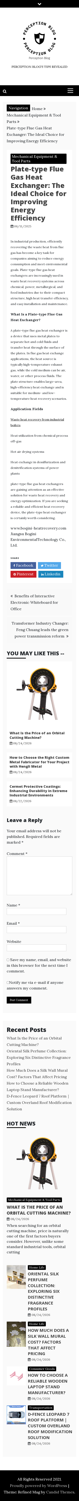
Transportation (40, 1407)
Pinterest (25, 574)
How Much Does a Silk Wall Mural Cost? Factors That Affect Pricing (48, 1341)
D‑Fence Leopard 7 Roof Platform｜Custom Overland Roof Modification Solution (39, 1102)
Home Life (36, 1267)
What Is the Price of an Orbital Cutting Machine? (37, 735)
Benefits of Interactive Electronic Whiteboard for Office (34, 602)
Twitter (51, 565)
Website (14, 941)
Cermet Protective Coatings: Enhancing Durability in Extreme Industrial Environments (38, 791)
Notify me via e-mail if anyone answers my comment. (35, 985)
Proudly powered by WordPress (39, 1485)
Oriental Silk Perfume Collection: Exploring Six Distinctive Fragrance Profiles (39, 1057)
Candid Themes (60, 1492)
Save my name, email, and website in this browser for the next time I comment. (39, 965)
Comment (17, 853)
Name (13, 905)
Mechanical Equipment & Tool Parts (34, 158)
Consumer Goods (42, 1369)
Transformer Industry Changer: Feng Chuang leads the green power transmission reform (40, 629)
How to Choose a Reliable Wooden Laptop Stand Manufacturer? (48, 1383)
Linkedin (52, 574)
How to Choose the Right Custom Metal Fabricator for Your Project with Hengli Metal (39, 762)
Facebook (24, 565)
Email (13, 923)
